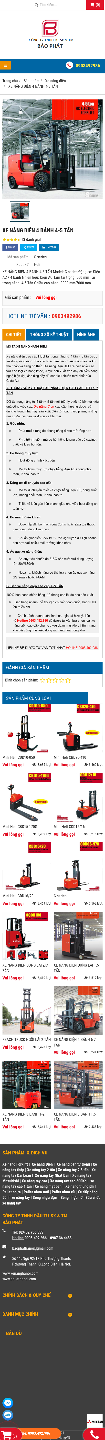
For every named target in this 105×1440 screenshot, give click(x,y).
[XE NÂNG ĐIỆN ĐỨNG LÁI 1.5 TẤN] (78, 959)
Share (11, 247)
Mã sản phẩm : (19, 257)
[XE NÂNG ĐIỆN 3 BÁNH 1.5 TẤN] (78, 1108)
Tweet (30, 247)
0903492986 (88, 66)
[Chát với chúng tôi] (7, 1403)
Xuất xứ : (23, 264)
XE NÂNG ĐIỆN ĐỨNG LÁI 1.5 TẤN (76, 968)
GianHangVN (61, 1438)
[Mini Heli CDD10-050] (26, 751)
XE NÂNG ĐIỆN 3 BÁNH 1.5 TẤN (75, 1117)
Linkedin (50, 247)
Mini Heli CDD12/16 (69, 826)
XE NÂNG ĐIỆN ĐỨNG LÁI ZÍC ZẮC (25, 968)
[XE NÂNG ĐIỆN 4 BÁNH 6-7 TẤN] (78, 1033)
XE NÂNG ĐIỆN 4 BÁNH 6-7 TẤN (75, 1042)
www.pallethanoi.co (17, 1279)
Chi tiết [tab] (13, 334)
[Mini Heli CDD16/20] (26, 889)
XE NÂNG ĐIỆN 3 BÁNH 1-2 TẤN (23, 1117)
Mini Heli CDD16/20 (17, 896)
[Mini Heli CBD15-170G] (26, 820)
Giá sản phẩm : (18, 297)
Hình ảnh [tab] (86, 334)
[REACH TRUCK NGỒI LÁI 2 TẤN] (26, 1033)
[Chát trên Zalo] (7, 1415)
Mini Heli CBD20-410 (70, 757)
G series (60, 896)
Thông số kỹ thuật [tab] (49, 334)
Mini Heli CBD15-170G (19, 826)
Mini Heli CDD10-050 (18, 757)
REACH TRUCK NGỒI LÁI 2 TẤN (26, 1039)
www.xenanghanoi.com (20, 1273)
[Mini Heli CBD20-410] (78, 751)
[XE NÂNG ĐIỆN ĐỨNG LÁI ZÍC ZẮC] (26, 959)
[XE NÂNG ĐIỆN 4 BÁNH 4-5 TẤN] (52, 149)
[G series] (78, 889)
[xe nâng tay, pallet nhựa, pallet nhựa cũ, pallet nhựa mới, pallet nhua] (52, 50)
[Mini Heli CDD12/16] (78, 820)
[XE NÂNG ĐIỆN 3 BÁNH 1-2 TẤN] (26, 1108)
